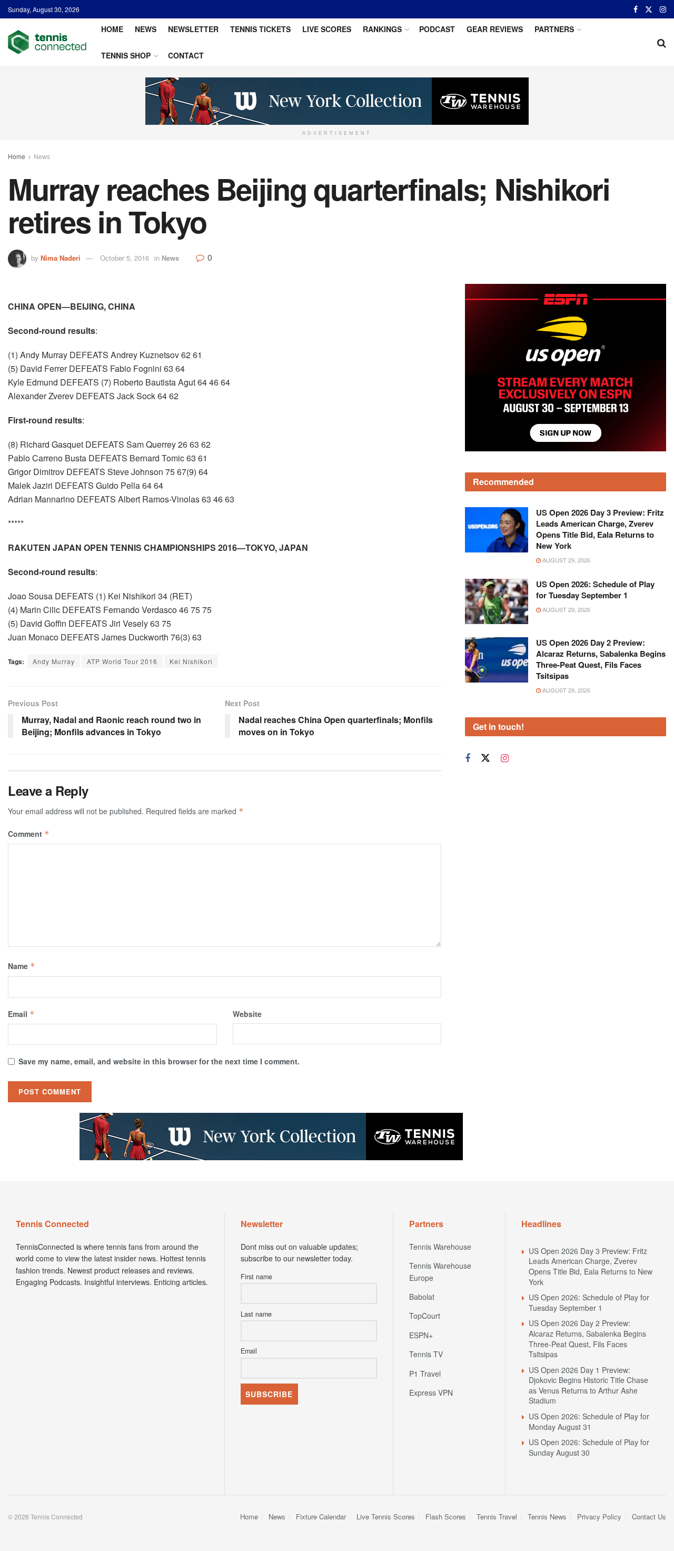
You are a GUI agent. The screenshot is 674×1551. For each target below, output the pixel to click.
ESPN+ (421, 1335)
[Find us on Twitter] (648, 9)
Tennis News (547, 1517)
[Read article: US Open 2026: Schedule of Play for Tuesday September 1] (496, 565)
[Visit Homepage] (47, 42)
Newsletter (193, 29)
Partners (554, 29)
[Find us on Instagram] (663, 9)
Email (21, 1014)
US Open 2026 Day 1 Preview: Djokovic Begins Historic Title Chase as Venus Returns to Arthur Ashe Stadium (588, 1385)
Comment (28, 833)
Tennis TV (426, 1354)
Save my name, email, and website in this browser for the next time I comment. (159, 1061)
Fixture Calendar (321, 1517)
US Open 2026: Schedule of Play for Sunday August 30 (589, 1447)
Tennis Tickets (260, 29)
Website (247, 1014)
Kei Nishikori (191, 661)
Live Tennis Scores (385, 1517)
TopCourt (424, 1315)
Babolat (421, 1296)
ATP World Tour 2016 (122, 661)
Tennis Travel (497, 1517)
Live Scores (326, 29)
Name (21, 966)
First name (256, 1276)
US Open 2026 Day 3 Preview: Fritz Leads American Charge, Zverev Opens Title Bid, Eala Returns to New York (600, 493)
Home (112, 29)
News (145, 29)
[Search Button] (661, 42)
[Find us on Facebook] (635, 9)
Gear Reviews (495, 29)
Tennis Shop (126, 55)
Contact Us (649, 1517)
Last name (256, 1314)
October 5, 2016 (124, 258)
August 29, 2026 (565, 524)
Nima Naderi (61, 258)
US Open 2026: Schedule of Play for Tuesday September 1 (595, 553)
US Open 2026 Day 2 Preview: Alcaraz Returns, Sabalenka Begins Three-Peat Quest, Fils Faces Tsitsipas (601, 623)
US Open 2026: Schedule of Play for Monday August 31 (589, 1421)
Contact (186, 55)
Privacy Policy (599, 1517)
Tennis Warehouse (440, 1246)
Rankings (382, 29)
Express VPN (431, 1392)
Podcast (437, 29)
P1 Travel (425, 1373)
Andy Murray (54, 661)
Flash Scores (445, 1517)
